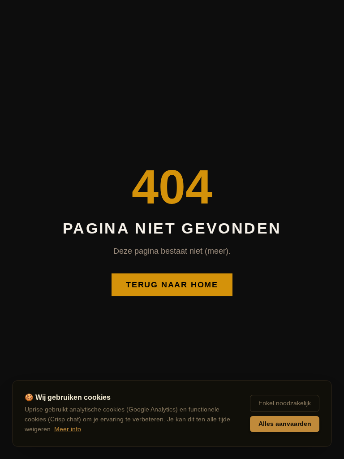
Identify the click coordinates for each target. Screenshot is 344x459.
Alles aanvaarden (284, 423)
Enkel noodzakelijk (284, 403)
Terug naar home (172, 284)
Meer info (67, 429)
